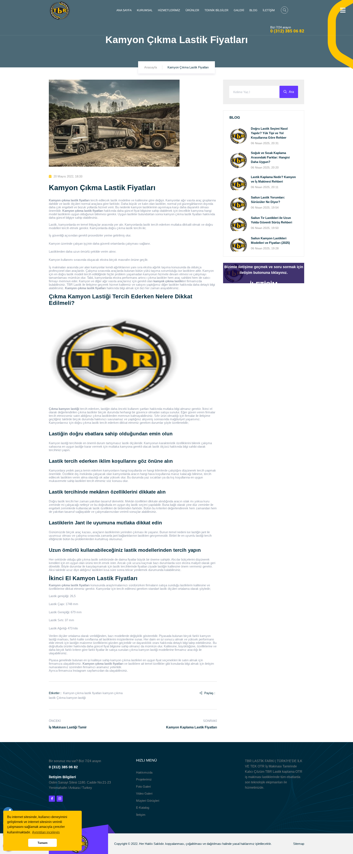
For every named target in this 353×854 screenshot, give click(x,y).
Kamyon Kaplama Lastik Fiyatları (191, 727)
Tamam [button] (42, 842)
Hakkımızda (144, 772)
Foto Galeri (143, 786)
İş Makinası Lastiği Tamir (68, 727)
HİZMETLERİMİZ (169, 10)
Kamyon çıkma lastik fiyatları (82, 693)
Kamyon (84, 281)
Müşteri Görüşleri (147, 800)
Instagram (79, 670)
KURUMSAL (145, 10)
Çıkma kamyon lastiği (71, 697)
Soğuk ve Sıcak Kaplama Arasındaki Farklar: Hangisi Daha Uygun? (270, 157)
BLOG (253, 10)
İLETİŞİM (269, 10)
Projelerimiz (144, 779)
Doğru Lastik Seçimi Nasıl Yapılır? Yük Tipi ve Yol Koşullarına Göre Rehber (269, 133)
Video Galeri (144, 793)
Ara (291, 92)
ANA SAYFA (124, 10)
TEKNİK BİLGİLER (216, 10)
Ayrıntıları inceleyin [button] (46, 832)
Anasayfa (150, 67)
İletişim (140, 814)
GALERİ (239, 10)
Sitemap (298, 843)
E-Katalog (142, 807)
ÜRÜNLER (192, 10)
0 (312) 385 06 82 (287, 31)
